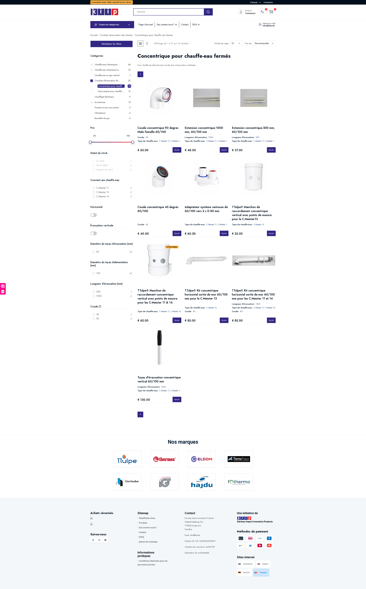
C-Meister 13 (102, 192)
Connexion (268, 2)
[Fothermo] (238, 482)
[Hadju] (201, 482)
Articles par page (221, 43)
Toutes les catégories (108, 24)
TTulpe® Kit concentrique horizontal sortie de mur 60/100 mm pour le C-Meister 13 (206, 294)
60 (97, 251)
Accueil (94, 35)
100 (98, 273)
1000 (99, 296)
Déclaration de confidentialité (197, 552)
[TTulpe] (127, 459)
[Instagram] (99, 540)
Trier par (248, 43)
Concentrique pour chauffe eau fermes (154, 35)
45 (97, 314)
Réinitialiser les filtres (112, 44)
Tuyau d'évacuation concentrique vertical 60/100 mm (159, 379)
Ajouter (177, 150)
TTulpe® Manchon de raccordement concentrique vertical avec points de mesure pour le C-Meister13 (252, 213)
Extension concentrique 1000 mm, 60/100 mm (204, 130)
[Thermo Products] (238, 459)
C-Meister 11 (102, 188)
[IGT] (164, 482)
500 (98, 291)
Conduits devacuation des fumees (116, 35)
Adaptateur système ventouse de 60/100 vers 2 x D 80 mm (206, 209)
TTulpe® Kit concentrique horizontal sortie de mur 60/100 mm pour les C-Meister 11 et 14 (253, 294)
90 (97, 318)
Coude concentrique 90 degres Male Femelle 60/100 (158, 130)
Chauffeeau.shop (147, 518)
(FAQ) (141, 537)
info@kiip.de (269, 25)
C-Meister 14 (102, 196)
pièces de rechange (148, 542)
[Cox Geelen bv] (127, 482)
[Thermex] (164, 459)
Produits (143, 523)
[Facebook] (93, 540)
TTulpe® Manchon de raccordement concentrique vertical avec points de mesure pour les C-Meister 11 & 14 (157, 296)
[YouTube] (105, 540)
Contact (184, 24)
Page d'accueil (146, 24)
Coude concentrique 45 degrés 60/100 (158, 209)
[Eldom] (201, 459)
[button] (111, 215)
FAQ (194, 24)
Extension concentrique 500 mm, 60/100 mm (253, 130)
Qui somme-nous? (166, 24)
